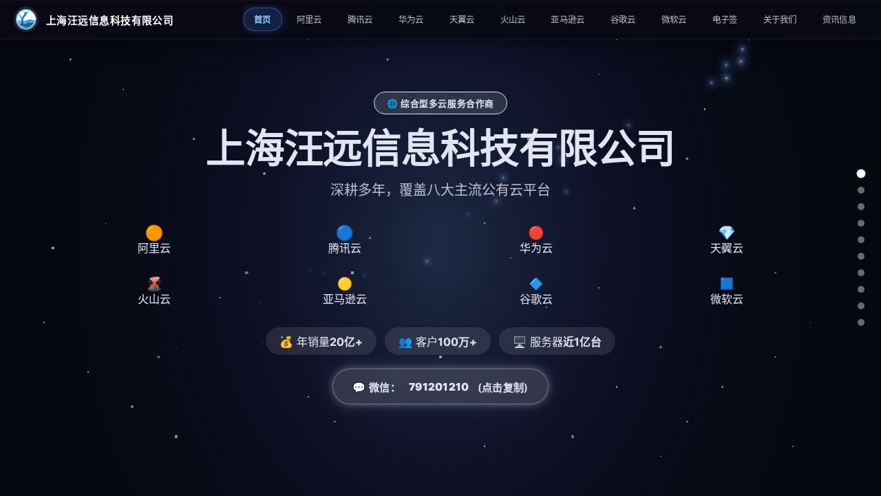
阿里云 (309, 19)
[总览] (861, 173)
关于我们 (780, 19)
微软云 (674, 19)
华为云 (411, 19)
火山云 (513, 19)
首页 (262, 19)
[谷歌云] (861, 289)
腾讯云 (360, 19)
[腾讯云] (861, 206)
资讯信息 (839, 19)
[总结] (861, 322)
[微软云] (861, 305)
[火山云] (861, 256)
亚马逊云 (567, 19)
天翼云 (462, 19)
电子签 (725, 19)
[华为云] (861, 223)
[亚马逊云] (861, 272)
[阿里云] (861, 190)
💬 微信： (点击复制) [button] (440, 387)
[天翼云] (861, 239)
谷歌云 (623, 19)
